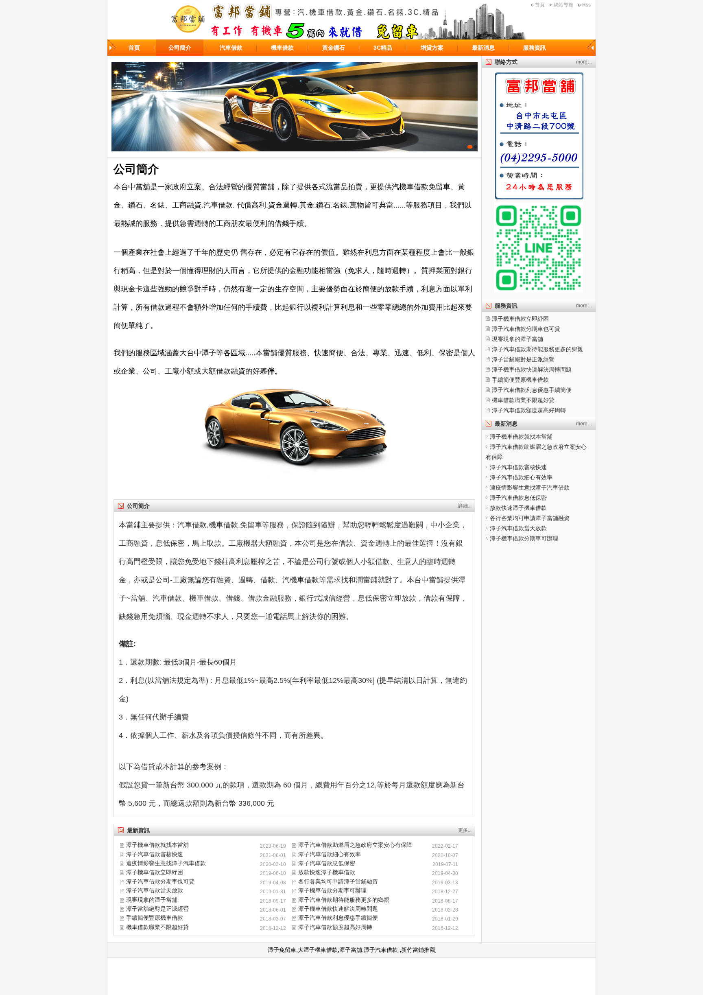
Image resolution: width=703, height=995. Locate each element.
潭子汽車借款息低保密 (326, 863)
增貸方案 (432, 47)
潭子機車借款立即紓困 (154, 872)
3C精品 (382, 47)
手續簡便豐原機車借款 (154, 917)
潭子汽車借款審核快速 (154, 854)
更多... (465, 830)
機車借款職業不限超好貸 (157, 927)
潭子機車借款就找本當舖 (157, 845)
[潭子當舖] (294, 106)
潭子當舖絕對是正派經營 (157, 908)
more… (584, 62)
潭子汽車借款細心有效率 (329, 854)
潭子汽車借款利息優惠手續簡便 (338, 917)
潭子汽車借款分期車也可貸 (160, 881)
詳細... (465, 506)
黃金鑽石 (333, 47)
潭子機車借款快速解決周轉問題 (338, 908)
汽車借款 (231, 47)
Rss (586, 5)
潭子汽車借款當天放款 (154, 890)
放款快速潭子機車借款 (326, 872)
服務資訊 (534, 47)
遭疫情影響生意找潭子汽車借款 (166, 863)
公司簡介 (179, 47)
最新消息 (483, 47)
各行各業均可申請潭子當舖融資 (338, 881)
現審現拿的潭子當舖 (151, 900)
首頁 (540, 5)
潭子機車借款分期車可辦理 (332, 890)
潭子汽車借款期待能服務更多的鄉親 (343, 900)
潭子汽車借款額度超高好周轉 (335, 927)
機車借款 (282, 47)
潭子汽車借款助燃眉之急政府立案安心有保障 (355, 845)
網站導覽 (563, 5)
